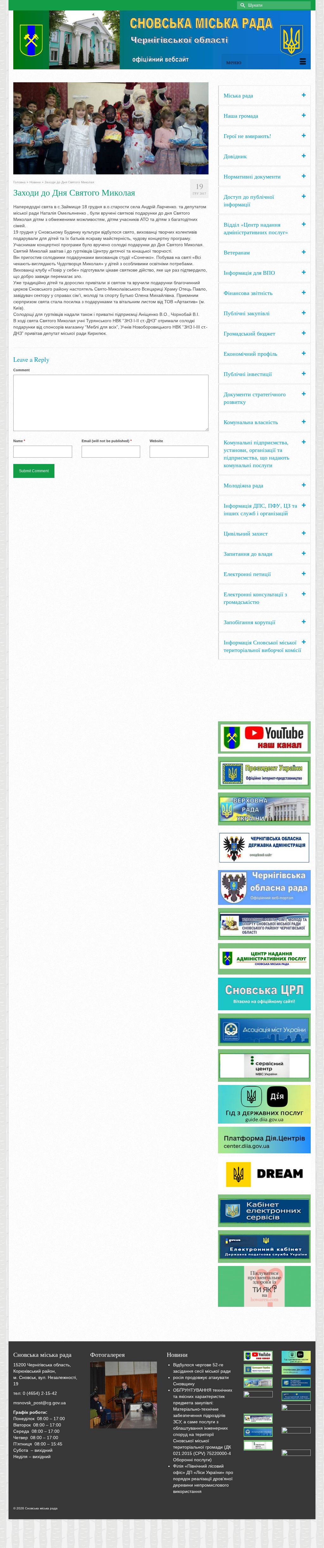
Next (214, 129)
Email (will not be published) (107, 441)
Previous (7, 129)
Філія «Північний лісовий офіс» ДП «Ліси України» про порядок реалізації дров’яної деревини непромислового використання (203, 1478)
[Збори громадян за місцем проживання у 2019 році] (123, 1395)
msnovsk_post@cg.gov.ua (39, 1402)
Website (156, 441)
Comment (21, 370)
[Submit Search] (241, 5)
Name (19, 441)
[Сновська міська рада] (162, 39)
